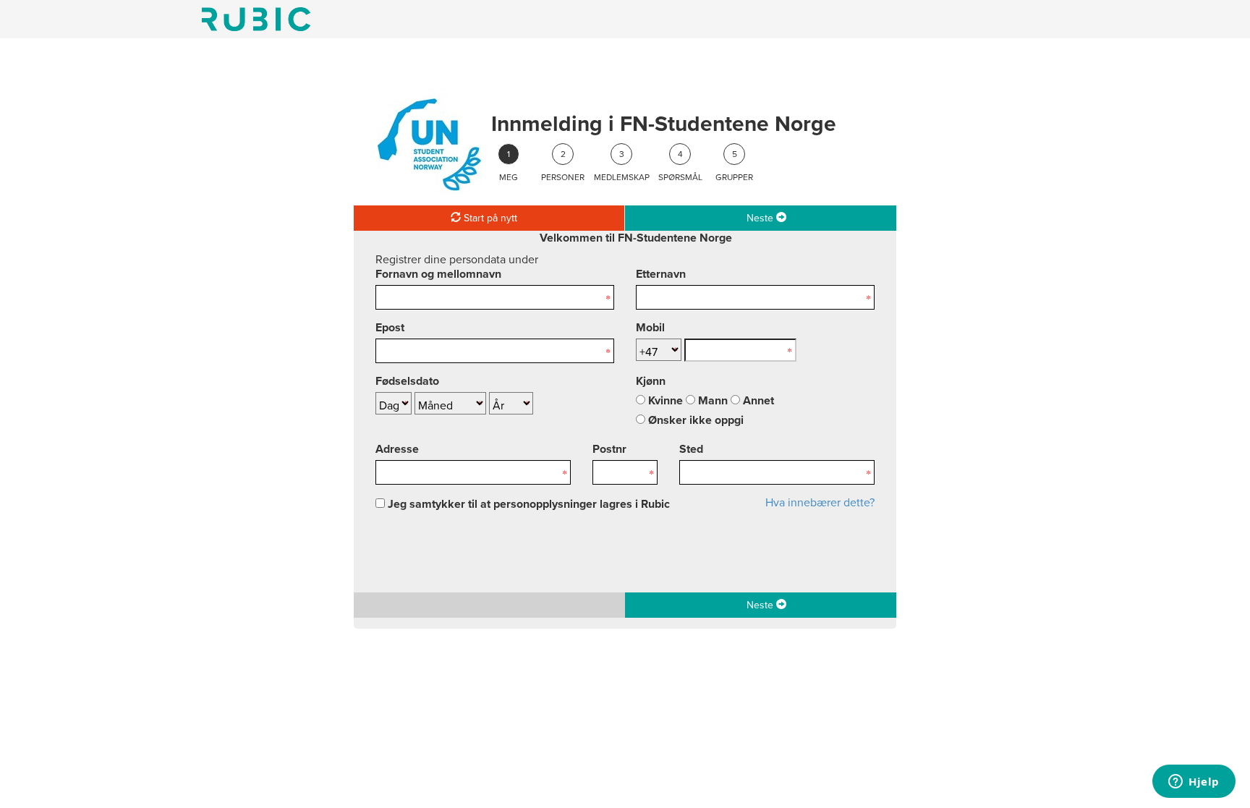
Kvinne (664, 401)
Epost (389, 327)
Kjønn (651, 381)
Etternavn (661, 274)
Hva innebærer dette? (820, 503)
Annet (757, 401)
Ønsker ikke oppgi (694, 420)
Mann (711, 401)
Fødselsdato (407, 381)
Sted (691, 449)
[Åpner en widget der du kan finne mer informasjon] (1194, 783)
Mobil (650, 327)
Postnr (609, 449)
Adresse (397, 449)
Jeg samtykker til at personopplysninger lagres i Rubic (527, 504)
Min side (256, 19)
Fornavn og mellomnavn (438, 274)
